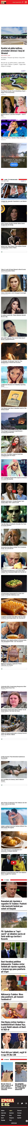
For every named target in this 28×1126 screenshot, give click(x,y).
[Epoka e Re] (3, 3)
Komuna (19, 1113)
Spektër (19, 1118)
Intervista (3, 1113)
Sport (2, 1118)
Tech (10, 1120)
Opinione (11, 1113)
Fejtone (3, 1115)
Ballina (2, 1110)
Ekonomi (19, 1110)
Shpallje (3, 1120)
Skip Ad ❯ (22, 166)
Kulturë (19, 1115)
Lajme (10, 1110)
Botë (10, 1115)
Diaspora (11, 1118)
